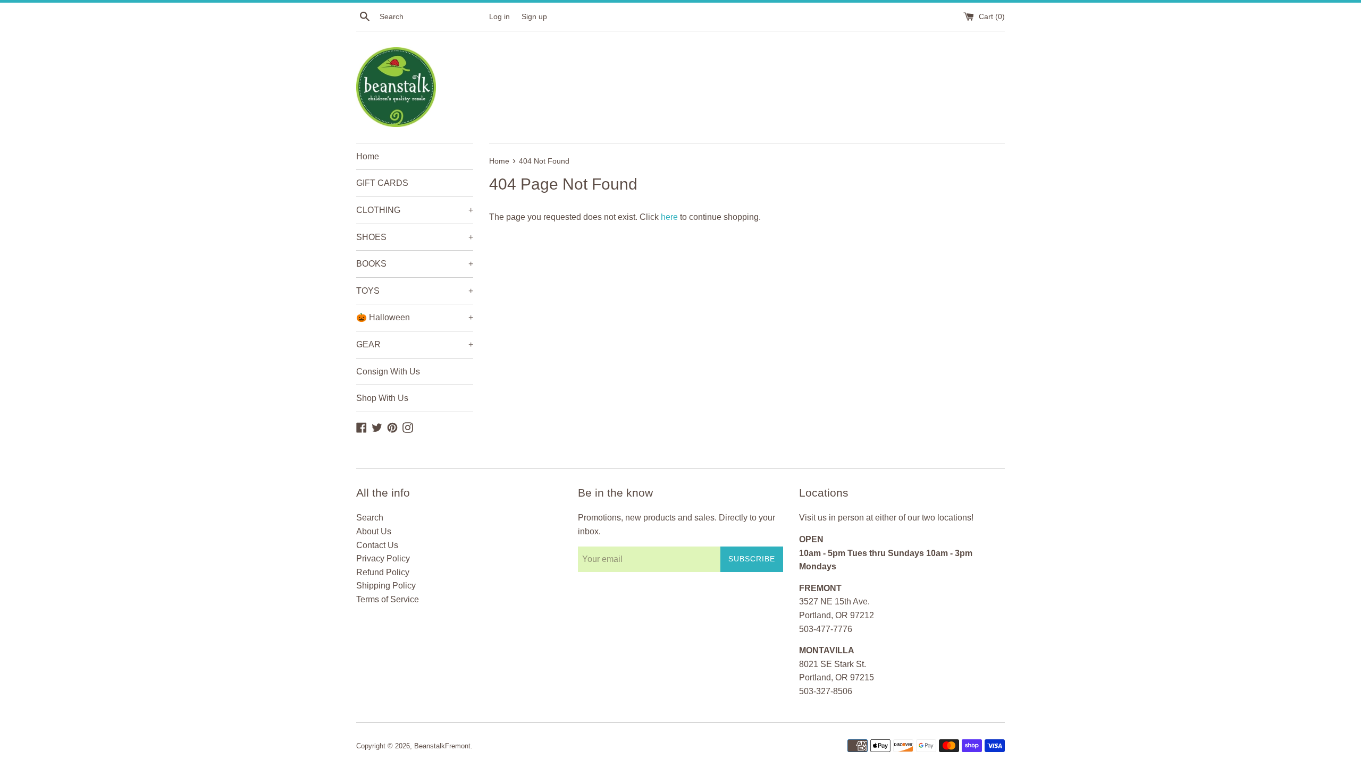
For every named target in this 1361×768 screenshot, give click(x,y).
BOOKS (414, 263)
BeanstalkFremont (442, 746)
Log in (499, 16)
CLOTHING (414, 210)
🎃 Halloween (414, 317)
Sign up (534, 16)
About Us (373, 531)
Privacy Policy (383, 558)
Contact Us (377, 545)
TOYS (414, 290)
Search (369, 517)
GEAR (414, 344)
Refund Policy (382, 572)
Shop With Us (382, 398)
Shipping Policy (386, 585)
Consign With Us (388, 371)
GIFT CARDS (382, 182)
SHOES (414, 237)
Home (367, 156)
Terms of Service (387, 599)
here (669, 216)
